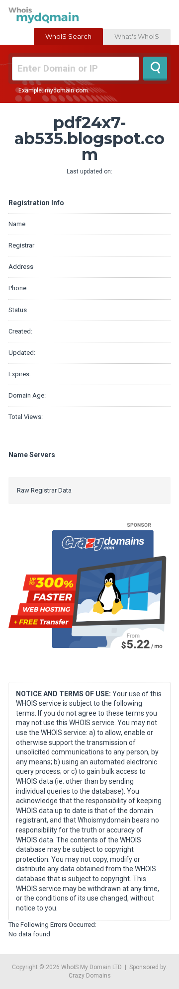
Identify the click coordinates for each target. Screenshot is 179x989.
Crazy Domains (90, 975)
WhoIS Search (68, 36)
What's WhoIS (136, 36)
